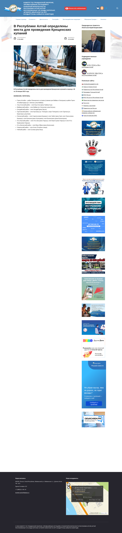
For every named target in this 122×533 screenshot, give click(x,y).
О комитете (32, 19)
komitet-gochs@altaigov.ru (22, 492)
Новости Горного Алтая (90, 86)
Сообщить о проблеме (94, 403)
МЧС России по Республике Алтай (93, 97)
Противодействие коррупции (71, 19)
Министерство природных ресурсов (93, 100)
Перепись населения (89, 105)
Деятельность (44, 19)
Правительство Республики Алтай (93, 89)
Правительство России (90, 108)
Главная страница (21, 19)
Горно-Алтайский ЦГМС (90, 115)
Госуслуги (86, 103)
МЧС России (87, 95)
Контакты (103, 19)
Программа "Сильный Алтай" (91, 92)
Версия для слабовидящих (77, 8)
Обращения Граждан (90, 19)
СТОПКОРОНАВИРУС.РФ (90, 84)
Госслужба (55, 19)
